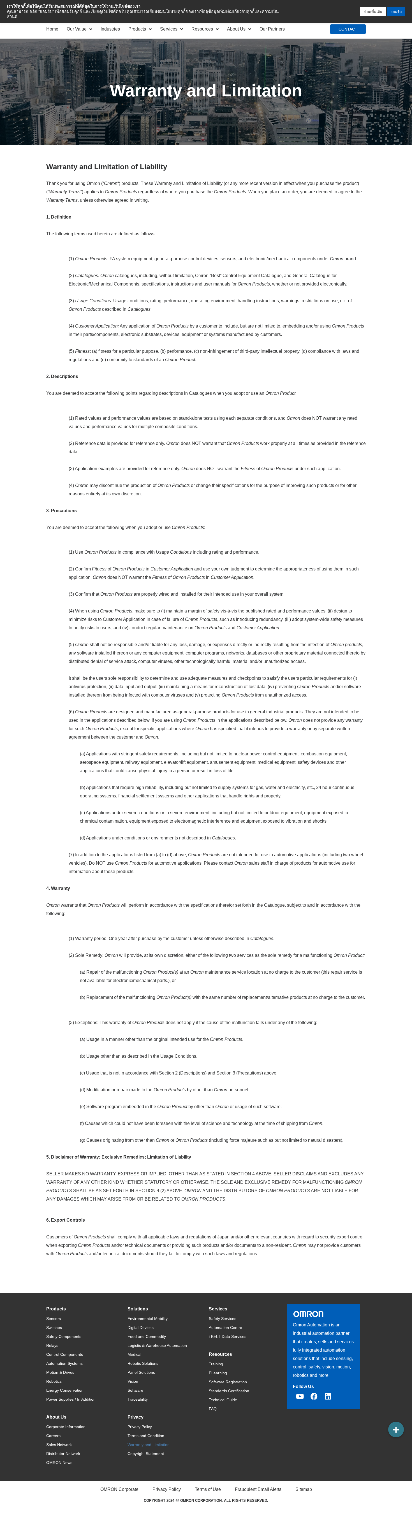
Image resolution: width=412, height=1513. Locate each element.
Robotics (54, 1381)
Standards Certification (229, 1391)
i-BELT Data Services (227, 1336)
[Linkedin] (328, 1396)
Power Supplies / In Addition (71, 1399)
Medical (134, 1354)
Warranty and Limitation (149, 1444)
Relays (52, 1345)
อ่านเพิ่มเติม (373, 12)
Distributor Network (63, 1453)
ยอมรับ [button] (396, 12)
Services (168, 29)
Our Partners (272, 29)
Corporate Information (65, 1426)
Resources (202, 29)
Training (216, 1364)
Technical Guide (223, 1400)
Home (52, 29)
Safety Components (63, 1336)
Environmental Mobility (148, 1318)
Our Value (77, 29)
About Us (236, 29)
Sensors (53, 1318)
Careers (53, 1435)
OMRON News (59, 1462)
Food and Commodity (147, 1336)
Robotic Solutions (143, 1363)
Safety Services (222, 1318)
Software (135, 1390)
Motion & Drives (60, 1372)
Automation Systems (64, 1363)
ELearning (218, 1373)
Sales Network (59, 1444)
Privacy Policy (140, 1426)
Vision (133, 1381)
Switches (54, 1327)
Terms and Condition (146, 1435)
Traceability (138, 1399)
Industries (110, 29)
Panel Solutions (141, 1372)
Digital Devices (141, 1327)
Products (137, 29)
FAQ (213, 1409)
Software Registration (228, 1382)
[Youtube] (300, 1396)
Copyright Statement (146, 1453)
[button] (396, 1429)
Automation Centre (225, 1327)
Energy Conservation (65, 1390)
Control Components (64, 1354)
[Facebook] (314, 1396)
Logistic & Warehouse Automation (157, 1345)
